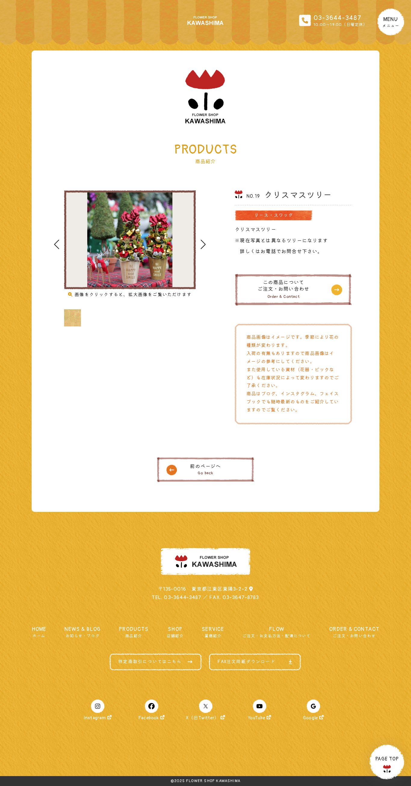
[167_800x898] (130, 240)
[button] (203, 244)
